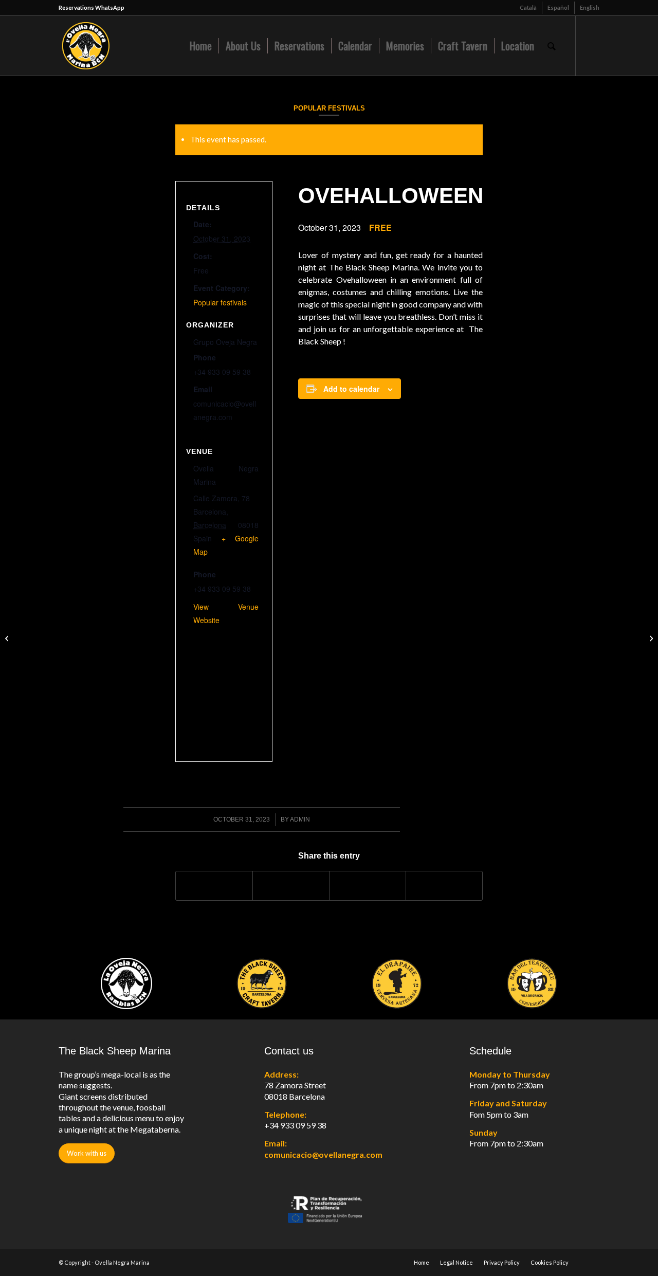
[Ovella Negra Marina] (124, 46)
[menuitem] (528, 8)
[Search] (551, 46)
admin (300, 819)
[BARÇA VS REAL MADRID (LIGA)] (8, 638)
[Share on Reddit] (444, 885)
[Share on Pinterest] (368, 885)
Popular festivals (329, 108)
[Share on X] (291, 885)
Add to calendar (351, 389)
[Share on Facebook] (214, 885)
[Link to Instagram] (591, 45)
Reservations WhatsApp (91, 7)
